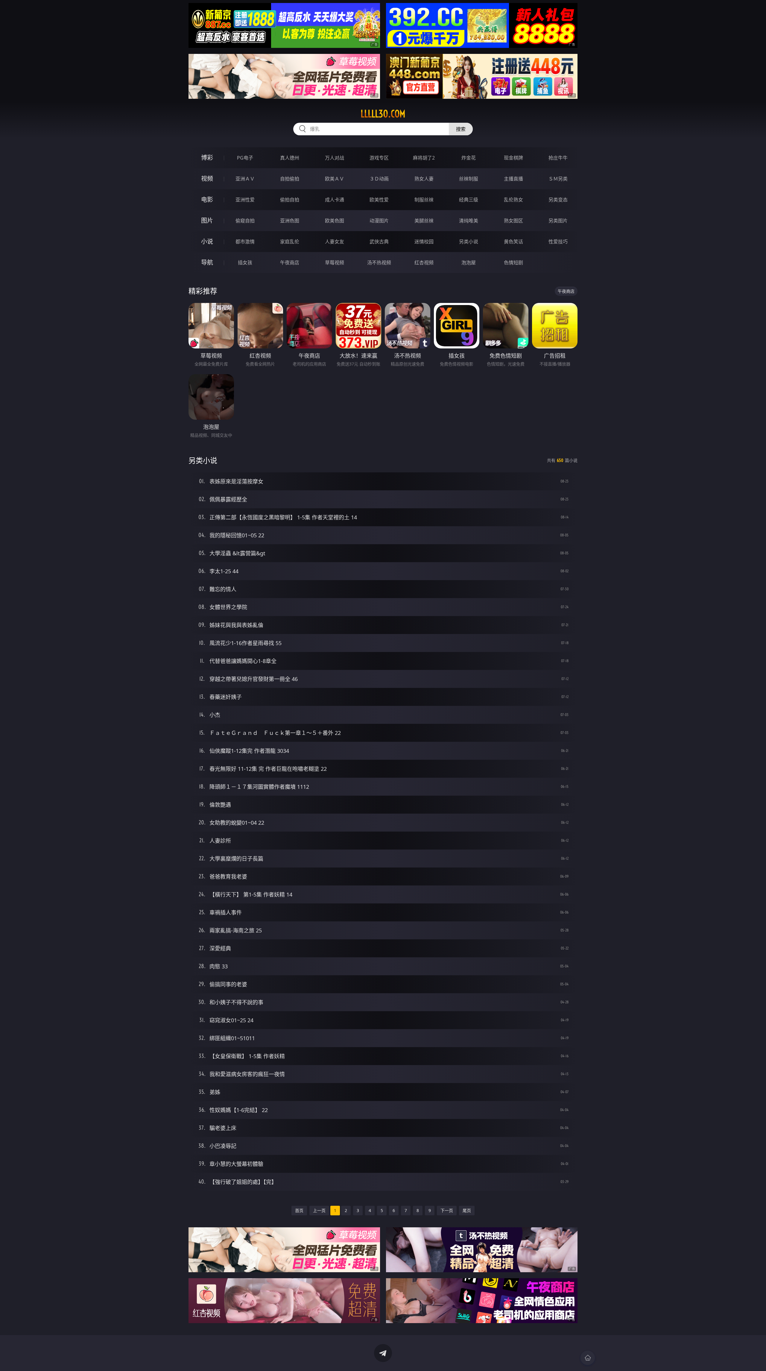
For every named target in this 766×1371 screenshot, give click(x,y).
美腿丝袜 (424, 220)
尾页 (467, 1210)
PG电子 (245, 157)
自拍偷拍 (289, 178)
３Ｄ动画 (379, 178)
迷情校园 (424, 241)
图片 (207, 220)
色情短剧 (513, 262)
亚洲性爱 (245, 199)
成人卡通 (334, 199)
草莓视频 (334, 262)
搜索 (461, 129)
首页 (299, 1210)
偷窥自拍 (245, 220)
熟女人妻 (424, 178)
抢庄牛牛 (558, 157)
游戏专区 (379, 157)
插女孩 (245, 262)
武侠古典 (379, 241)
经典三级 (468, 199)
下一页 (446, 1210)
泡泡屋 (468, 262)
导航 (207, 262)
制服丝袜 (424, 199)
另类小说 (468, 241)
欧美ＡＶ (334, 178)
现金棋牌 (513, 157)
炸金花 (468, 157)
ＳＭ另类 (558, 178)
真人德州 (289, 157)
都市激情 (245, 241)
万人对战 (334, 157)
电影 (207, 199)
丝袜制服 (468, 178)
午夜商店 (289, 262)
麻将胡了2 (424, 157)
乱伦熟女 (513, 199)
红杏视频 (424, 262)
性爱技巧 (558, 241)
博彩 (207, 158)
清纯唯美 (468, 220)
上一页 (319, 1210)
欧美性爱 (379, 199)
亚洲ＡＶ (245, 178)
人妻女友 (334, 241)
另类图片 (558, 220)
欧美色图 (334, 220)
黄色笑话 (513, 241)
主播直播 (513, 178)
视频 (207, 179)
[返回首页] (587, 1358)
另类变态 (558, 199)
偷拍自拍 (289, 199)
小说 (207, 241)
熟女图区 (513, 220)
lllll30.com (383, 114)
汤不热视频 (379, 262)
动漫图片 (379, 220)
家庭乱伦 (289, 241)
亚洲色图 (289, 220)
